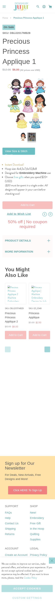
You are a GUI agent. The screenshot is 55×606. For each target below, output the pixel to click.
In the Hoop (37, 528)
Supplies (35, 539)
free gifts (19, 177)
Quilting (34, 534)
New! (33, 512)
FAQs (8, 512)
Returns (10, 534)
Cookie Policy (30, 577)
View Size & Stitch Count (16, 152)
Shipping (10, 528)
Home (5, 17)
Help (8, 518)
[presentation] (47, 349)
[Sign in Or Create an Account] (44, 6)
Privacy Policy (38, 554)
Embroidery (37, 518)
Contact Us (11, 523)
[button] (50, 6)
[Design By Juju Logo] (21, 6)
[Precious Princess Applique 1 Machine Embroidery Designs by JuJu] (23, 137)
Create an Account (16, 554)
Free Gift (35, 523)
